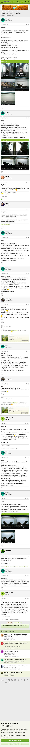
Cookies (18, 729)
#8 (28, 351)
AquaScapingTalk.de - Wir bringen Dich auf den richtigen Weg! (14, 566)
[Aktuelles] (25, 1)
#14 (28, 575)
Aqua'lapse (6, 674)
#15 (28, 598)
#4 (28, 209)
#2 (28, 118)
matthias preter (7, 654)
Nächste (16, 622)
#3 (28, 182)
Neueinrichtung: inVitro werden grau (16, 666)
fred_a (3, 15)
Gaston (5, 638)
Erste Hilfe (10, 638)
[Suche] (28, 1)
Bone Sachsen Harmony (9, 646)
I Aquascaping (5, 194)
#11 (28, 457)
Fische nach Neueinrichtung (13, 672)
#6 (28, 273)
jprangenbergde (7, 667)
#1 (28, 24)
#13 (28, 556)
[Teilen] (26, 25)
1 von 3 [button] (10, 622)
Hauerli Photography (5, 224)
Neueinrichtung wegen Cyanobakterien (11, 652)
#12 (28, 498)
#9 (28, 383)
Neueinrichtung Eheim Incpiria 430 (15, 659)
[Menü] (1, 1)
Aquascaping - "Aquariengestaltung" (16, 661)
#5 (28, 237)
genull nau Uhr (14, 330)
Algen (13, 654)
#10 (28, 423)
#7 (28, 304)
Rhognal (6, 661)
